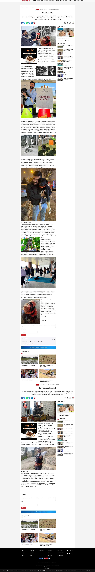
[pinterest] (34, 23)
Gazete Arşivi (50, 553)
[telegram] (29, 23)
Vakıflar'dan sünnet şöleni (27, 380)
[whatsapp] (27, 23)
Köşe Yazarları (41, 550)
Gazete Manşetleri (61, 552)
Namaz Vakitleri (60, 555)
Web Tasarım (47, 568)
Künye (46, 562)
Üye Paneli (50, 550)
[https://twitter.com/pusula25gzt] (42, 558)
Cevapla (23, 343)
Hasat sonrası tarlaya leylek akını (28, 365)
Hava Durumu (60, 550)
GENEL (23, 552)
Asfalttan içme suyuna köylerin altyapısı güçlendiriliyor (46, 381)
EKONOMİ (32, 550)
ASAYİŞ (23, 550)
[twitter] (24, 23)
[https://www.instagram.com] (44, 558)
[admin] (49, 558)
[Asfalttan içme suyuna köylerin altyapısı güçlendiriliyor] (47, 373)
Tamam (90, 570)
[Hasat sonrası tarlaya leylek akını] (29, 359)
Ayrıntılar (86, 570)
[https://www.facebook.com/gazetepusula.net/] (40, 558)
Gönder (23, 334)
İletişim (49, 562)
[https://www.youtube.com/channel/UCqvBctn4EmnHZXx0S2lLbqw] (47, 558)
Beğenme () (31, 343)
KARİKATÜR (32, 552)
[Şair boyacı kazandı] (38, 411)
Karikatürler (50, 555)
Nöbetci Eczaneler (61, 553)
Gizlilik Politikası (53, 562)
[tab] (44, 320)
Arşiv (49, 552)
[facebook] (22, 23)
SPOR (31, 555)
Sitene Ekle (42, 562)
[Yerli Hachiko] (38, 36)
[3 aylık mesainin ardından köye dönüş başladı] (47, 359)
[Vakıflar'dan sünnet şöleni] (29, 373)
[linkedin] (32, 23)
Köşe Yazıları (24, 553)
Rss (38, 562)
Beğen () (26, 343)
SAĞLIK (23, 555)
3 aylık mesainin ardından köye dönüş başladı (46, 366)
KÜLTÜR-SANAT (33, 553)
